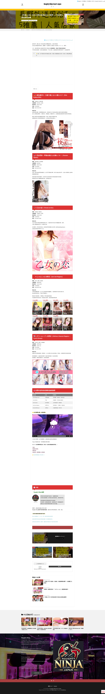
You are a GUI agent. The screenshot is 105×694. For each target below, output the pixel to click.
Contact (55, 686)
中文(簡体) (89, 1)
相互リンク (50, 686)
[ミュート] (69, 436)
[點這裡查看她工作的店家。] (39, 454)
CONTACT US (36, 672)
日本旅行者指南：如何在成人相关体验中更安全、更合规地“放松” (44, 629)
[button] (52, 427)
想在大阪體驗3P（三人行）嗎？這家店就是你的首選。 (42, 516)
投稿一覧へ (59, 566)
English (79, 1)
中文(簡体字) (31, 20)
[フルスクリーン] (71, 436)
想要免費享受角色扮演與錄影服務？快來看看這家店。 (42, 519)
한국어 (93, 1)
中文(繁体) (84, 1)
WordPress (63, 689)
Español (96, 1)
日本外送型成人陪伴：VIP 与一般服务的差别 (60, 629)
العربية (104, 1)
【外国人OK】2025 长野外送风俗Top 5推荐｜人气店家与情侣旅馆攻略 (41, 29)
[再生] (33, 436)
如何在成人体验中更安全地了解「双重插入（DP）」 (76, 629)
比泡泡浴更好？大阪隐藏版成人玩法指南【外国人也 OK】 (28, 629)
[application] (52, 425)
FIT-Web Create (53, 689)
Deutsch (100, 1)
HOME (23, 29)
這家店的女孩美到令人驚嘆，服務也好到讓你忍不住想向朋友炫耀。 (45, 521)
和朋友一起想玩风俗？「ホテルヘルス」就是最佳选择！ (56, 589)
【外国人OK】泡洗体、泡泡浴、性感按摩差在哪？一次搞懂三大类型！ (58, 582)
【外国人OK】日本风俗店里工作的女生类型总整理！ (55, 597)
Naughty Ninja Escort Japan (52, 4)
